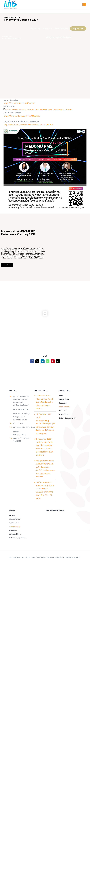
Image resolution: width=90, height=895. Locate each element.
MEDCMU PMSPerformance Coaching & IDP (11, 37)
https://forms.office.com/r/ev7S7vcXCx (22, 116)
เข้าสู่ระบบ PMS (78, 28)
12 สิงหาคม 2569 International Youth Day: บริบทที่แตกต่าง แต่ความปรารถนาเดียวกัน (45, 402)
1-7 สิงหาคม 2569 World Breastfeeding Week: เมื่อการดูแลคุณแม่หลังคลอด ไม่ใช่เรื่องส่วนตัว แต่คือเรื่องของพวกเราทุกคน (45, 424)
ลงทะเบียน (7, 265)
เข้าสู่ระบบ (51, 37)
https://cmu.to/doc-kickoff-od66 (19, 103)
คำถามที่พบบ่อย (61, 28)
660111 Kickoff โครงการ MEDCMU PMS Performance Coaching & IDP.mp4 (38, 109)
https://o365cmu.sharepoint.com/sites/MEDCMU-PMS (28, 124)
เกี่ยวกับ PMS (35, 28)
